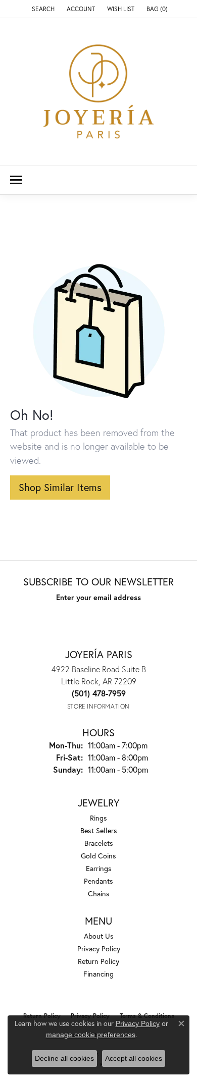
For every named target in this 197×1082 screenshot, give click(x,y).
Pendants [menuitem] (98, 881)
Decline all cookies (64, 1058)
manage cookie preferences (90, 1035)
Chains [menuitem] (99, 893)
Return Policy (98, 961)
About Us (99, 936)
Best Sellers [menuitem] (98, 830)
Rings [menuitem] (98, 818)
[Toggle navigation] (16, 180)
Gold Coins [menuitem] (98, 855)
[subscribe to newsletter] (147, 616)
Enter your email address (98, 597)
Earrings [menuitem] (99, 868)
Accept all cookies (133, 1058)
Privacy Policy (98, 948)
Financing (98, 974)
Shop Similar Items (60, 487)
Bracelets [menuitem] (98, 843)
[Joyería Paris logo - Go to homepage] (98, 91)
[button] (42, 9)
